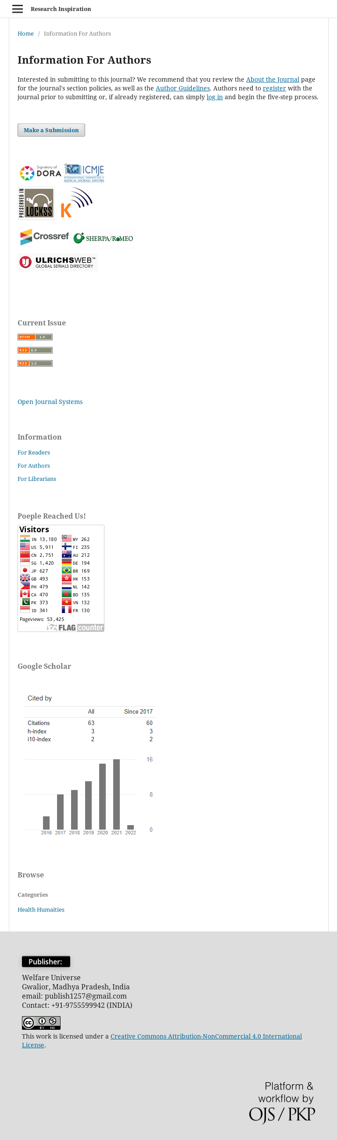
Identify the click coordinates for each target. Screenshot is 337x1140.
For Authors (34, 465)
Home (26, 33)
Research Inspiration (61, 9)
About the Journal (272, 79)
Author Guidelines (183, 88)
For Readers (34, 452)
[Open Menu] (17, 9)
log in (215, 97)
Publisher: (46, 962)
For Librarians (37, 479)
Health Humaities (41, 909)
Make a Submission (51, 130)
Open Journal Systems (50, 401)
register (274, 88)
